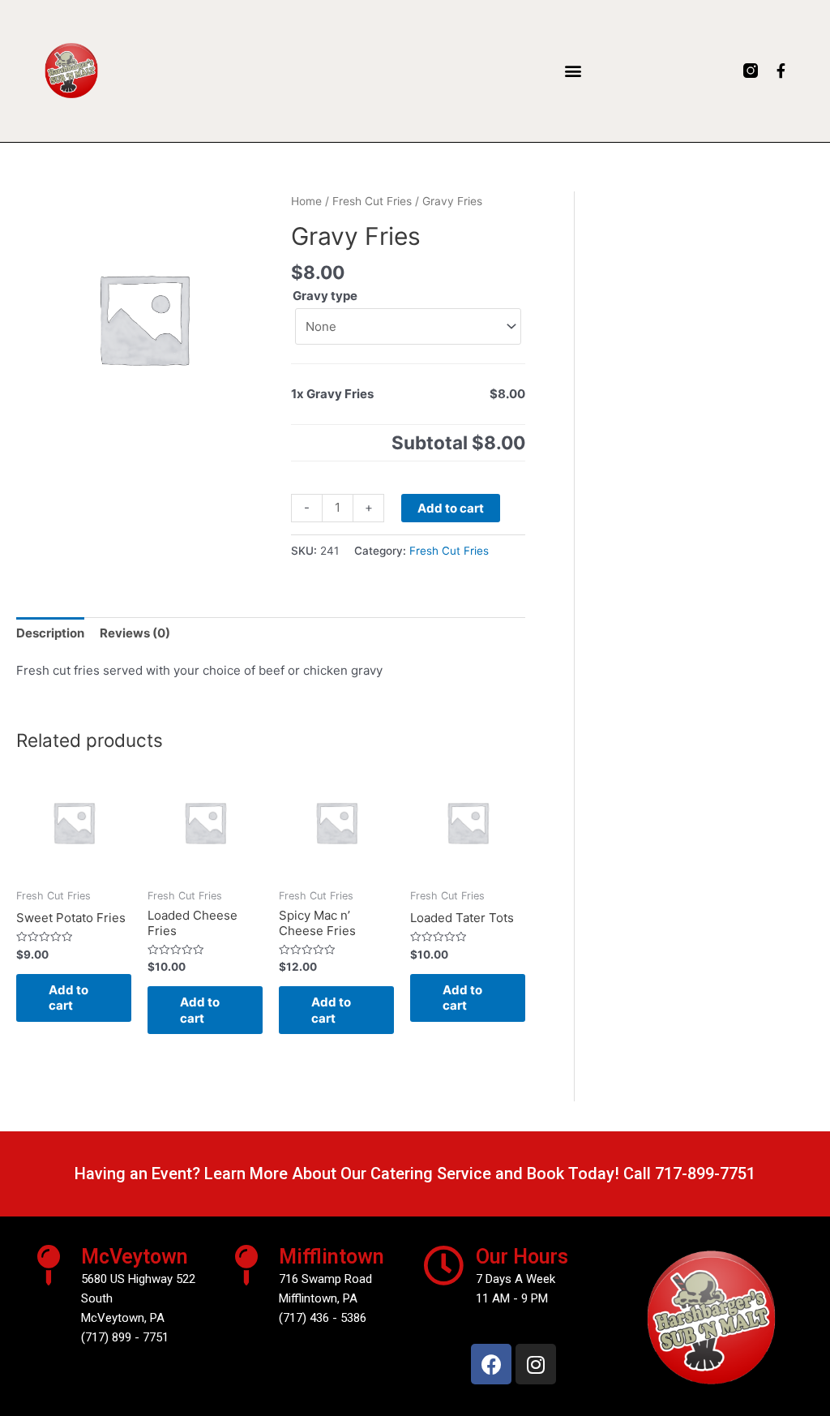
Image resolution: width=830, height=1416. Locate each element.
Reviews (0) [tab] (135, 633)
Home (306, 201)
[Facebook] (491, 1364)
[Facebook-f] (781, 70)
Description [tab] (50, 633)
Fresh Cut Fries (372, 201)
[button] (572, 71)
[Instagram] (536, 1364)
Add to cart (450, 508)
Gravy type (325, 295)
